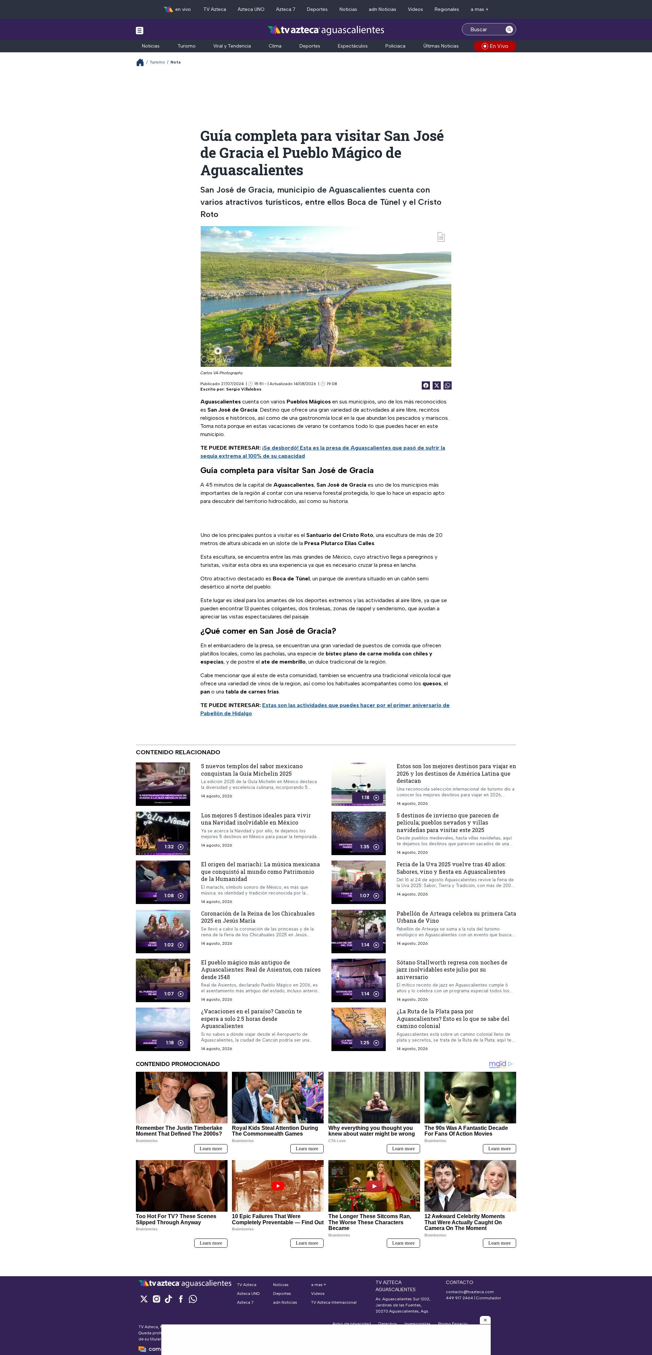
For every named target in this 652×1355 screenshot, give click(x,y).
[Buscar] (509, 29)
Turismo (187, 46)
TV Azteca (214, 9)
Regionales (447, 9)
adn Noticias (382, 9)
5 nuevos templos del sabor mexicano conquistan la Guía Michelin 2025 (252, 769)
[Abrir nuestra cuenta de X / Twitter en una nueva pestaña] (144, 1299)
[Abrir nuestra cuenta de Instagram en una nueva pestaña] (156, 1299)
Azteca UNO (251, 9)
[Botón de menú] (139, 30)
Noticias (348, 9)
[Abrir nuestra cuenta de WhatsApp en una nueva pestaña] (193, 1299)
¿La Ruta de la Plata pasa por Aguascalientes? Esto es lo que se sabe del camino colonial (453, 1018)
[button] (485, 1320)
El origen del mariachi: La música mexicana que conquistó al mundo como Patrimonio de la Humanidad (260, 871)
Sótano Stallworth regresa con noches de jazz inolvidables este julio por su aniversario (452, 969)
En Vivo (499, 46)
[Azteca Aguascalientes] (326, 30)
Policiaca (395, 46)
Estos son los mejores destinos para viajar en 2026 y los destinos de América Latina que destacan (456, 773)
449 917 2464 (459, 1298)
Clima (275, 46)
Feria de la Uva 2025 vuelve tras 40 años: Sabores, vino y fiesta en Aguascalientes (451, 868)
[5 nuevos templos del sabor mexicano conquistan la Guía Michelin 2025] (163, 784)
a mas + (480, 9)
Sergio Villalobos (243, 389)
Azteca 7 (285, 9)
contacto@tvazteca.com (470, 1291)
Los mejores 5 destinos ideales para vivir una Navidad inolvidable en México (256, 818)
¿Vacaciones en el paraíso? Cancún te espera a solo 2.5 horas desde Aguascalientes (251, 1018)
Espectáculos (353, 46)
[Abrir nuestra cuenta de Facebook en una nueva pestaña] (181, 1299)
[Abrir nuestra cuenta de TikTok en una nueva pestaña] (168, 1299)
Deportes (317, 9)
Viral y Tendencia (232, 46)
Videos (415, 9)
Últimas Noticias (441, 46)
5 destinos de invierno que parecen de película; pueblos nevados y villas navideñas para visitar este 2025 (448, 822)
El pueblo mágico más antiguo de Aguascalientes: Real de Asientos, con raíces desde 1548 (261, 969)
